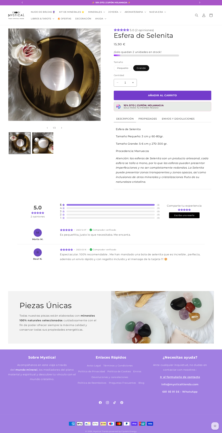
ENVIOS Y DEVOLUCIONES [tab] (178, 118)
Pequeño (124, 68)
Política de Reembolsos (92, 382)
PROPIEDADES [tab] (147, 118)
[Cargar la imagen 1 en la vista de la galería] (19, 143)
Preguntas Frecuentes (122, 382)
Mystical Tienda (101, 431)
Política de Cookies (119, 371)
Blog (141, 382)
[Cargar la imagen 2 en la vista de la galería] (42, 143)
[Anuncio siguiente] (199, 2)
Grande (141, 67)
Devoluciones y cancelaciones (109, 377)
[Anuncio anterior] (22, 2)
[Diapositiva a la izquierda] (13, 80)
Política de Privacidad (91, 371)
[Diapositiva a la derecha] (95, 80)
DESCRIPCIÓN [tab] (125, 118)
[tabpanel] (162, 155)
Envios (137, 371)
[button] (96, 12)
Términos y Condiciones (118, 365)
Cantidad (119, 75)
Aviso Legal (94, 365)
